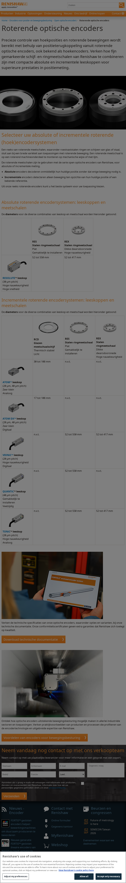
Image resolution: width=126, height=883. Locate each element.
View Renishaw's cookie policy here (76, 870)
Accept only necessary (108, 876)
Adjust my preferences (15, 876)
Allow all (84, 876)
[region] (63, 867)
